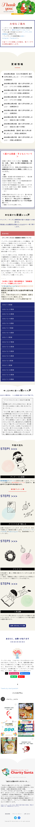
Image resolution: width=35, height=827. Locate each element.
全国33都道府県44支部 (14, 789)
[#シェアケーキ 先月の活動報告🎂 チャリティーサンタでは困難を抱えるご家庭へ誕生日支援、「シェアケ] (9, 728)
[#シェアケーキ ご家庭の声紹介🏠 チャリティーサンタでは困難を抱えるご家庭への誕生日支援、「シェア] (26, 711)
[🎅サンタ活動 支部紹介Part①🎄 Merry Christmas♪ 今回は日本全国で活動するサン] (26, 745)
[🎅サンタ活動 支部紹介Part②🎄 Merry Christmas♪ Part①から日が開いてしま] (9, 711)
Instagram (5, 38)
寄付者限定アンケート (7, 481)
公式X (22, 36)
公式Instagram (13, 531)
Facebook (13, 38)
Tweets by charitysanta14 (9, 688)
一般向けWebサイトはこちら (20, 30)
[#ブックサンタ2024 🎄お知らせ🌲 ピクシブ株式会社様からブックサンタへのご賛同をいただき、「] (26, 728)
